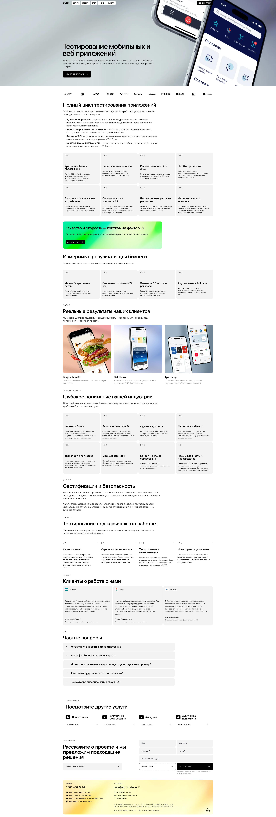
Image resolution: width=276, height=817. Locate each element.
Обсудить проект (204, 3)
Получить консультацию (75, 74)
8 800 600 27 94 (75, 787)
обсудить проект (185, 766)
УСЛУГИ (75, 3)
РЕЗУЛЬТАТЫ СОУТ (120, 798)
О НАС (102, 3)
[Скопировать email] (139, 787)
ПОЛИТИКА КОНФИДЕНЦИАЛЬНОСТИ (125, 795)
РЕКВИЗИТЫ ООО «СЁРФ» (122, 792)
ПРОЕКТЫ (85, 3)
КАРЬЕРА (111, 3)
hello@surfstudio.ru (125, 787)
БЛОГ (94, 3)
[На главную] (66, 3)
